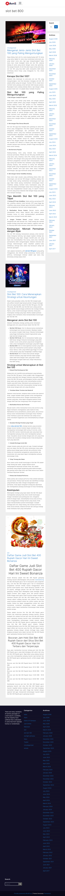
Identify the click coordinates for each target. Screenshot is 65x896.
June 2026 (52, 45)
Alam (25, 717)
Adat (25, 714)
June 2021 (52, 240)
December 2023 (48, 812)
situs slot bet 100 (16, 426)
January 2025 (47, 773)
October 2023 (47, 819)
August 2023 (53, 189)
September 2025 (48, 748)
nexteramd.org (39, 579)
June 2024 (52, 145)
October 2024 (47, 782)
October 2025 (47, 745)
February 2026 (48, 733)
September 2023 (48, 822)
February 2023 (48, 840)
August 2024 (53, 139)
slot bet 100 (28, 733)
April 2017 (52, 249)
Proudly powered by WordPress (23, 893)
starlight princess (29, 736)
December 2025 (48, 739)
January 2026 (47, 736)
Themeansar (47, 893)
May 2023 (52, 199)
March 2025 (53, 105)
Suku (25, 739)
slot (8, 553)
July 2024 (52, 142)
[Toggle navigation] (20, 3)
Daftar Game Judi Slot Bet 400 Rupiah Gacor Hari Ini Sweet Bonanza (24, 558)
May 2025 (52, 99)
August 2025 (53, 89)
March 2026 (53, 55)
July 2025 (52, 92)
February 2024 (48, 806)
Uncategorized (11, 48)
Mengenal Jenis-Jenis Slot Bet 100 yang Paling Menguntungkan (25, 52)
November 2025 (48, 742)
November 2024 (48, 779)
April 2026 (52, 52)
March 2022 (53, 217)
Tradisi (26, 742)
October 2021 (47, 858)
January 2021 (47, 868)
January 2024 (47, 809)
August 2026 (53, 39)
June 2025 (52, 95)
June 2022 (52, 210)
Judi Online (27, 723)
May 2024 (52, 149)
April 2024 (52, 152)
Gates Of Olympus (30, 720)
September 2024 (48, 785)
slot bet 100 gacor (31, 251)
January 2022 (47, 855)
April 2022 (52, 214)
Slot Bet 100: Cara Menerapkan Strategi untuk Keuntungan (24, 295)
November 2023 (48, 815)
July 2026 (52, 42)
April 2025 (52, 102)
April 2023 (52, 202)
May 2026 (52, 49)
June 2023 (52, 195)
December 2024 (48, 776)
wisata (26, 748)
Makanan (27, 727)
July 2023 (52, 192)
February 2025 (47, 769)
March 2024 (53, 155)
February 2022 (47, 852)
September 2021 (48, 861)
